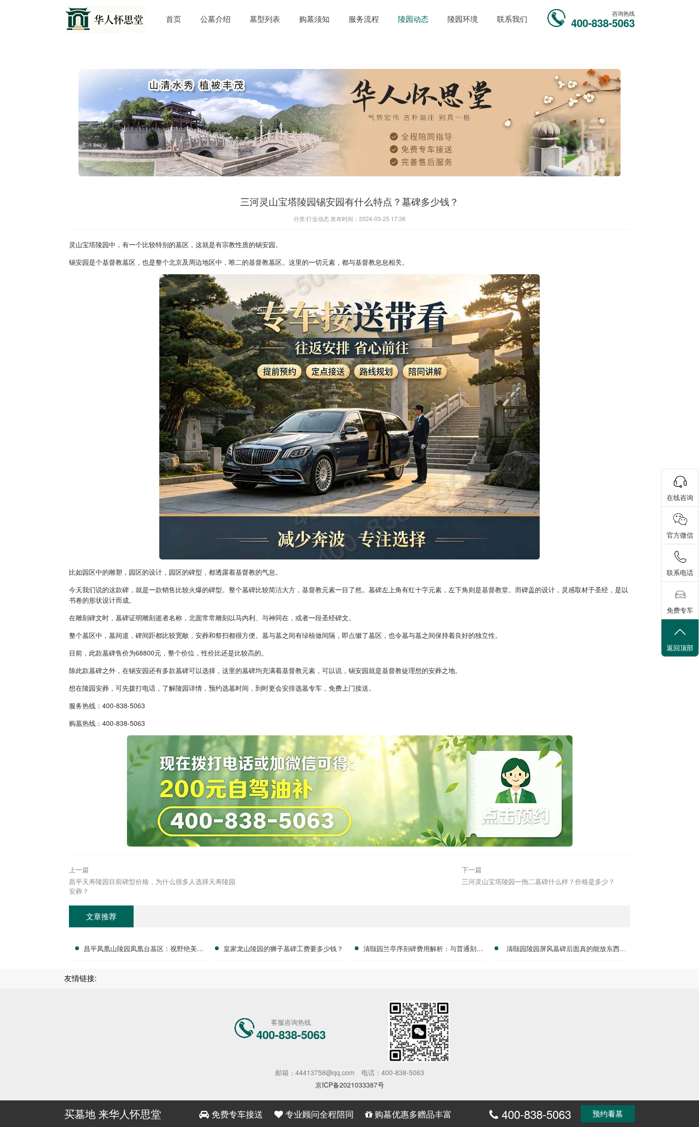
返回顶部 (680, 647)
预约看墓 (607, 1113)
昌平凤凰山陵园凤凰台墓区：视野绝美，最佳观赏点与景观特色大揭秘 (144, 950)
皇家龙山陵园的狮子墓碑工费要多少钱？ (283, 948)
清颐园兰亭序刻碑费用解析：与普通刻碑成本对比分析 (423, 950)
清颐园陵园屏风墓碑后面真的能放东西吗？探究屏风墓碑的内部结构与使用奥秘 (563, 950)
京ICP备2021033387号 (349, 1084)
